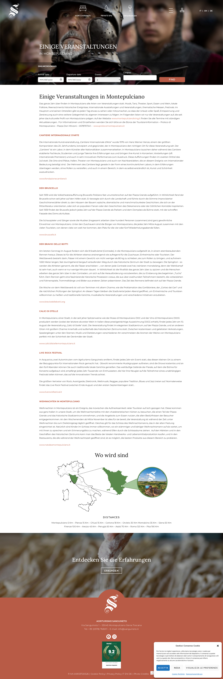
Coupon (127, 72)
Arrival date (43, 74)
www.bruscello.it (47, 234)
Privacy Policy (114, 674)
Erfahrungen (130, 15)
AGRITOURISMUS (83, 15)
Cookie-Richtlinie (178, 674)
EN (126, 674)
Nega (177, 668)
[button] (218, 645)
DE (130, 674)
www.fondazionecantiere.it (53, 178)
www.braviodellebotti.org (52, 302)
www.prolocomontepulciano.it (109, 126)
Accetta (163, 668)
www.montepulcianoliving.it (126, 118)
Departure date (73, 74)
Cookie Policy (98, 674)
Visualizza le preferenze (202, 668)
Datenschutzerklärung (194, 674)
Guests (98, 74)
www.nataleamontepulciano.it (54, 445)
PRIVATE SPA (106, 15)
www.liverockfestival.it (50, 392)
